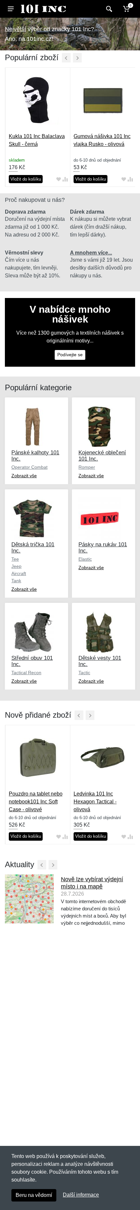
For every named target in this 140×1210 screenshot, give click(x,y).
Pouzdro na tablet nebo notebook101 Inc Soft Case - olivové (36, 801)
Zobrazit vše (24, 475)
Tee (15, 559)
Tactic (84, 672)
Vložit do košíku (25, 179)
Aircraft (18, 573)
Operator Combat (29, 467)
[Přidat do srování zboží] (65, 179)
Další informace (81, 1195)
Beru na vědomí (34, 1195)
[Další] (77, 57)
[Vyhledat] (108, 9)
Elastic (85, 559)
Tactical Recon (26, 672)
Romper (86, 467)
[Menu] (11, 9)
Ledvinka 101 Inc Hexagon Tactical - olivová (95, 801)
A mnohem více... (91, 252)
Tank (16, 580)
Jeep (16, 566)
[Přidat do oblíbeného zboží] (58, 179)
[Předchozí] (66, 57)
